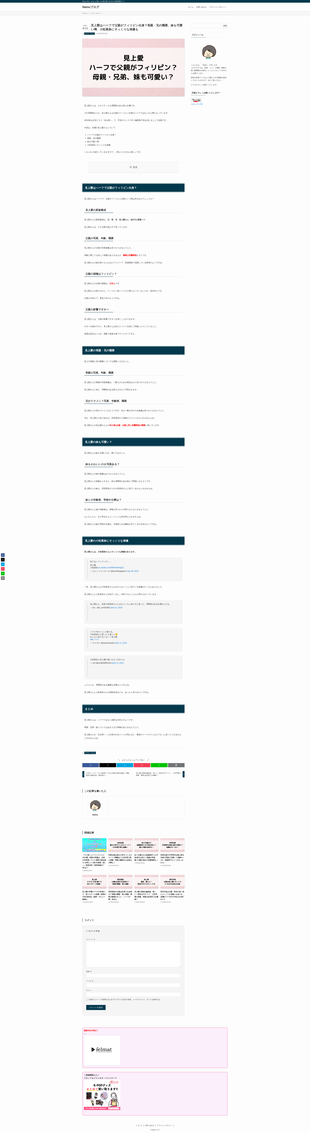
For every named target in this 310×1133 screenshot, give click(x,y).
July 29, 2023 (133, 571)
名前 (89, 971)
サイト (88, 990)
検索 (225, 26)
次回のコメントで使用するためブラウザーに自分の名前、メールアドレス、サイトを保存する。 (125, 999)
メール (89, 981)
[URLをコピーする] (176, 765)
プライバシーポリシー (164, 1125)
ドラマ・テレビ (89, 33)
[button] (90, 765)
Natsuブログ (90, 7)
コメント (90, 939)
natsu (95, 814)
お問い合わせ (149, 1125)
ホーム (140, 1125)
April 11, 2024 (121, 643)
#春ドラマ (94, 639)
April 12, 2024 (116, 608)
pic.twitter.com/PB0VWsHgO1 (111, 568)
